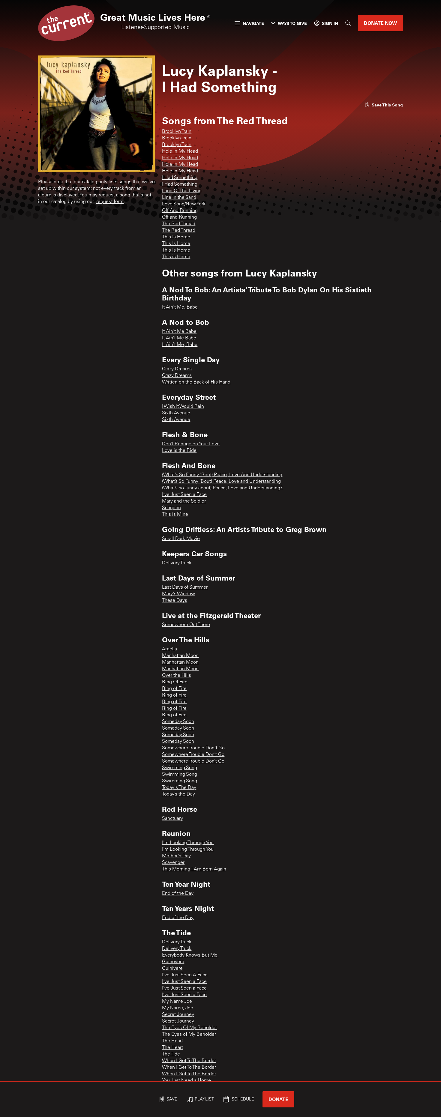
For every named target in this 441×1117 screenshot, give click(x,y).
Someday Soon (178, 721)
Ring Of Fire (175, 682)
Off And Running (180, 210)
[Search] (348, 23)
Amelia (169, 649)
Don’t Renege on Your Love (191, 444)
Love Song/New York (184, 204)
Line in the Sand (179, 197)
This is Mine (175, 514)
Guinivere (172, 968)
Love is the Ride (179, 450)
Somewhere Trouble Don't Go (193, 748)
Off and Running (179, 217)
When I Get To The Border (189, 1061)
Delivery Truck (176, 563)
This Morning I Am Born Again (194, 869)
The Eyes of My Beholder (189, 1034)
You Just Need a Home (186, 1080)
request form (110, 201)
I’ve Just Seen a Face (184, 494)
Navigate (253, 23)
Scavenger (173, 862)
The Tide (171, 1054)
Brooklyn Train (176, 131)
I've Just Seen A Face (185, 975)
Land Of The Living (182, 191)
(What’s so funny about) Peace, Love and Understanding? (222, 488)
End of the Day (178, 893)
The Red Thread (178, 224)
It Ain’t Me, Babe (179, 344)
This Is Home (176, 237)
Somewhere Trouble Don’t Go (193, 754)
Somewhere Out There (186, 625)
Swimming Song (179, 768)
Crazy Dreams (177, 369)
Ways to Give (292, 23)
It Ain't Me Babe (179, 331)
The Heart (172, 1041)
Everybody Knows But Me (190, 955)
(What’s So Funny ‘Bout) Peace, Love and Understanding (221, 481)
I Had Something (179, 177)
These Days (174, 600)
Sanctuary (172, 818)
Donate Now (380, 23)
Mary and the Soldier (184, 501)
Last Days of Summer (185, 587)
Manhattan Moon (180, 655)
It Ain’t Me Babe (179, 338)
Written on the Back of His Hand (196, 382)
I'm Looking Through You (188, 843)
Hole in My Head (180, 171)
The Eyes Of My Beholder (189, 1028)
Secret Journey (178, 1014)
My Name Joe (177, 1001)
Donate (278, 1099)
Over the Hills (176, 675)
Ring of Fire (174, 688)
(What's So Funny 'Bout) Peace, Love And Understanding (222, 475)
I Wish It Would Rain (183, 406)
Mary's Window (178, 594)
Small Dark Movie (181, 538)
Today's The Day (179, 787)
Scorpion (171, 508)
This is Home (176, 257)
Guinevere (173, 962)
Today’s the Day (178, 794)
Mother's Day (176, 856)
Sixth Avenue (176, 413)
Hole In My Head (180, 151)
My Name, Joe (177, 1008)
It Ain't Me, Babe (180, 307)
